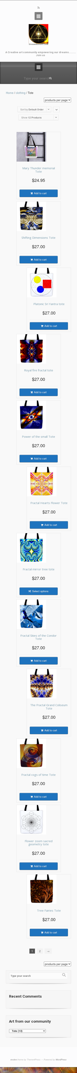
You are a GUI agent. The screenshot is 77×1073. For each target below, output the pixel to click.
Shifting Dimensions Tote (38, 238)
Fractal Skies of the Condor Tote (38, 637)
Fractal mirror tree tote (38, 569)
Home (9, 93)
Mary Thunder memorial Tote (38, 169)
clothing (20, 93)
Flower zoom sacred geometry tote (39, 842)
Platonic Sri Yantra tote (49, 304)
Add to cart (40, 193)
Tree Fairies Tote (49, 910)
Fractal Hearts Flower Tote (49, 503)
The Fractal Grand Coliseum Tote (49, 706)
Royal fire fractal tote (38, 370)
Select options (40, 591)
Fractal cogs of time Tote (38, 775)
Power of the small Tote (38, 436)
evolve (13, 1059)
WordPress (61, 1059)
